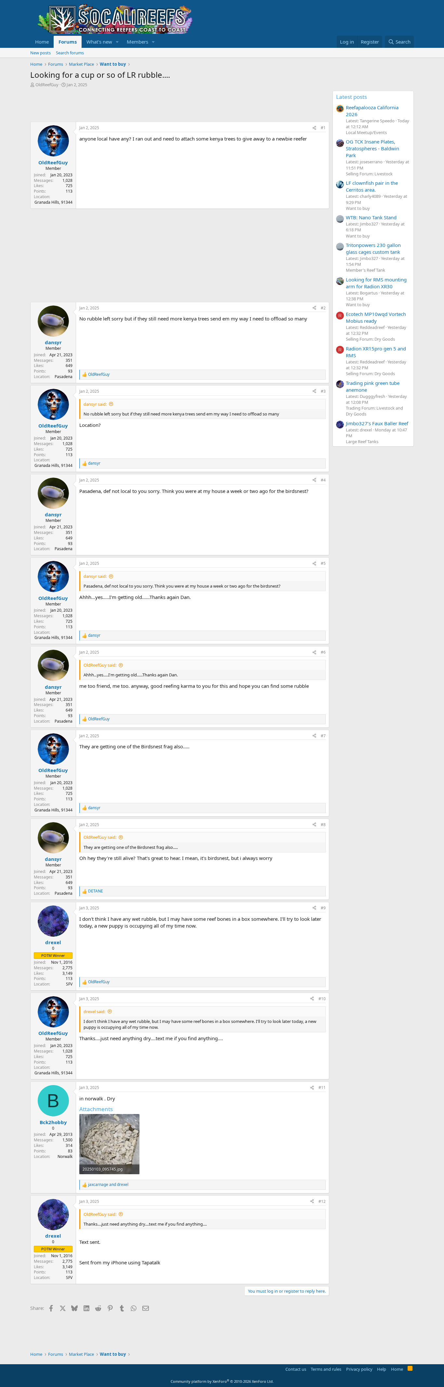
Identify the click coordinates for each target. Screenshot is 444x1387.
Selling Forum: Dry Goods (370, 339)
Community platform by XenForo (222, 1381)
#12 (322, 1201)
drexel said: (94, 1011)
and (108, 1184)
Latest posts (351, 97)
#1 (323, 127)
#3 (323, 391)
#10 (322, 998)
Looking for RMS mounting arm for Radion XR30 (376, 283)
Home (42, 41)
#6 (323, 652)
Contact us (295, 1369)
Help (381, 1369)
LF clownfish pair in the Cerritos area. (372, 186)
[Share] (314, 128)
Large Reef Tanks (362, 441)
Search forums (70, 53)
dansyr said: (95, 404)
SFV (69, 984)
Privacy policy (359, 1369)
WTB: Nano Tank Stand (371, 217)
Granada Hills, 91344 (53, 202)
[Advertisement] (148, 105)
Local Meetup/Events (366, 132)
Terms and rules (326, 1369)
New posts (40, 53)
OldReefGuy (47, 85)
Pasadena (63, 376)
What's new (99, 41)
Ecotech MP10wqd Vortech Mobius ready (376, 317)
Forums (68, 41)
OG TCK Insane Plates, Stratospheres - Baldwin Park (372, 148)
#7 (323, 736)
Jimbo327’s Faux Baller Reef (377, 423)
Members (137, 41)
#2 (323, 308)
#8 (323, 824)
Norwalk (65, 1156)
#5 (323, 563)
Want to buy (358, 208)
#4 (323, 480)
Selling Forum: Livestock (369, 174)
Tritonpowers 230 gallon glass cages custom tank (373, 248)
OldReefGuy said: (100, 665)
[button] (117, 42)
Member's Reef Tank (365, 270)
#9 (323, 908)
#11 (322, 1087)
